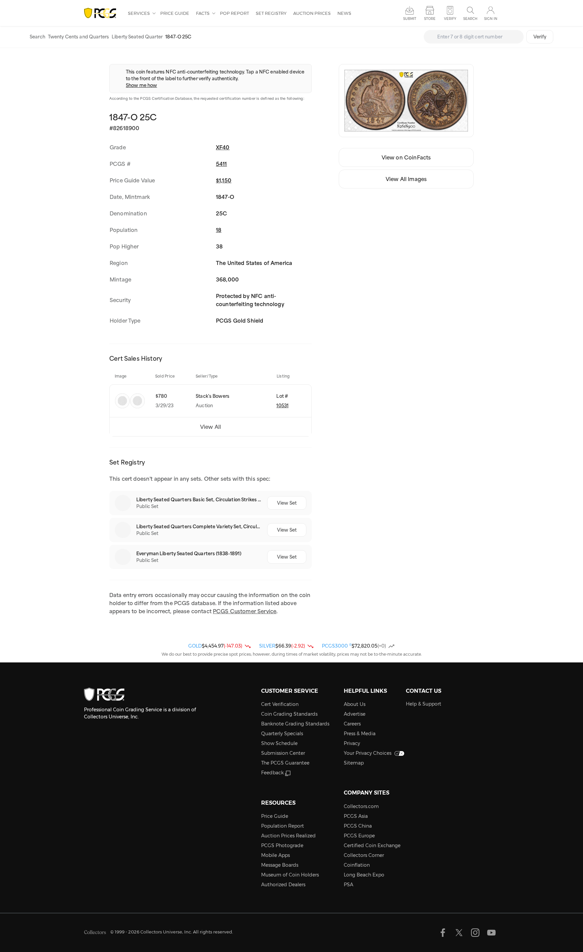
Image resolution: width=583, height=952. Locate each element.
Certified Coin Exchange (372, 845)
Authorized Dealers (283, 885)
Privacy (352, 743)
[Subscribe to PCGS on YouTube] (491, 932)
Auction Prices (312, 13)
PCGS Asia (356, 816)
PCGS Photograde (282, 845)
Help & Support (423, 704)
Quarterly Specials (282, 734)
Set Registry (271, 13)
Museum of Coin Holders (290, 875)
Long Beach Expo (364, 875)
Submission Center (283, 753)
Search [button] (470, 19)
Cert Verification (280, 704)
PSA (348, 885)
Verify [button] (450, 19)
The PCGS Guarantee (285, 763)
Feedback (272, 773)
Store (430, 19)
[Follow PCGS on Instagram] (475, 932)
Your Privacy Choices (367, 753)
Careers (352, 724)
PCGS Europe (359, 836)
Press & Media (360, 734)
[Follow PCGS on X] (459, 932)
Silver (267, 646)
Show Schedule (279, 743)
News (344, 13)
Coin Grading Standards (289, 714)
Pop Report (234, 13)
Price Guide (174, 13)
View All (210, 427)
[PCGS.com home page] (102, 13)
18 (218, 230)
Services (139, 13)
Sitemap (354, 763)
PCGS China (358, 826)
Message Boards (279, 865)
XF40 (223, 147)
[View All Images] (406, 100)
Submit (409, 19)
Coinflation (357, 865)
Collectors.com (361, 806)
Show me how (141, 85)
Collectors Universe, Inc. (166, 931)
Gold (195, 646)
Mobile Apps (275, 855)
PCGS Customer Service (244, 611)
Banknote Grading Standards (295, 724)
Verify (539, 36)
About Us (354, 704)
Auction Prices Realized (288, 836)
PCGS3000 (337, 646)
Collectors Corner (364, 855)
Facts (203, 13)
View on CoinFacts (406, 157)
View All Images (406, 179)
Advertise (354, 714)
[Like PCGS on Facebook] (443, 932)
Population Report (282, 826)
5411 (221, 164)
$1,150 (223, 180)
